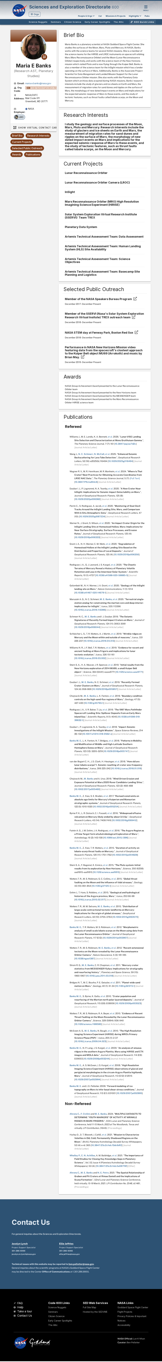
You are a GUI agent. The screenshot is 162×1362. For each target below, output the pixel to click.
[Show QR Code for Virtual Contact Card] (44, 57)
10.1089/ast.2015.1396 (116, 837)
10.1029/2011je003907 (115, 937)
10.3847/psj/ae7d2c (125, 444)
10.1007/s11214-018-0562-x (97, 734)
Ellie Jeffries (66, 1243)
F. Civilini (85, 1114)
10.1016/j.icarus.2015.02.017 (90, 899)
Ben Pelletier (133, 1342)
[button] (34, 14)
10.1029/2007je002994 (87, 1079)
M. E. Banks (106, 599)
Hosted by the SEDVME (95, 1311)
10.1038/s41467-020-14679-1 (90, 592)
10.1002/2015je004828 (125, 855)
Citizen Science (56, 1316)
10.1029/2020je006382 (87, 499)
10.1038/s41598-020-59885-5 (112, 575)
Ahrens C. (75, 1114)
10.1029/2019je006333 (87, 537)
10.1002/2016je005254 (105, 806)
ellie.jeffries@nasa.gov (69, 1254)
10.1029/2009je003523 (128, 1003)
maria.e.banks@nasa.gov (38, 83)
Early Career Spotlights (60, 1320)
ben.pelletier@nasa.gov (81, 1264)
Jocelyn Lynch (20, 1243)
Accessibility (124, 1325)
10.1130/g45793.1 (93, 703)
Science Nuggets (57, 1307)
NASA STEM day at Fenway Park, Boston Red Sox (99, 332)
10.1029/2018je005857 (105, 689)
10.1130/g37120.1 (101, 886)
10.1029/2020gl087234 (92, 516)
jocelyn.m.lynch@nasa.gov (24, 1254)
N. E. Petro (103, 1172)
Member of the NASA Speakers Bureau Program (99, 299)
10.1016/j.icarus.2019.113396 (90, 610)
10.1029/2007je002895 (129, 1093)
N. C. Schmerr (85, 454)
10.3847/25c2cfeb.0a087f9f (111, 1166)
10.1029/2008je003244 (96, 1058)
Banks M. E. (76, 740)
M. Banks (88, 778)
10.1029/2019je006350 (126, 554)
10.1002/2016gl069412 (124, 820)
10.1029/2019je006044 (87, 627)
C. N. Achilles (88, 1155)
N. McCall (99, 454)
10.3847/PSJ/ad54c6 (86, 482)
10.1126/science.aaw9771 (129, 672)
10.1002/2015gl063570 (125, 917)
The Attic (53, 1325)
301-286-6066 (18, 1251)
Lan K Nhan (139, 1338)
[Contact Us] (15, 1316)
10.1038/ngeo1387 (84, 958)
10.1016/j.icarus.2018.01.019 (126, 768)
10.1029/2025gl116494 (120, 461)
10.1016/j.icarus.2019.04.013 (99, 641)
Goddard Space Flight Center (133, 1307)
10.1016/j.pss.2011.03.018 (99, 975)
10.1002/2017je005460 (87, 789)
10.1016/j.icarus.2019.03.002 (90, 658)
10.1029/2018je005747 (116, 751)
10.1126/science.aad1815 (106, 872)
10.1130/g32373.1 (125, 986)
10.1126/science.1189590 (88, 1024)
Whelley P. (75, 1155)
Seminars (53, 1311)
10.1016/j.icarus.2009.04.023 (90, 1041)
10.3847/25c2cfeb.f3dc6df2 (106, 1145)
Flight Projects (125, 1311)
